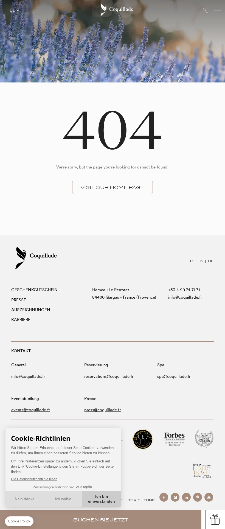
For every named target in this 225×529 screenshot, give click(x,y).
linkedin (186, 497)
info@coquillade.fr (185, 297)
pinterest (197, 497)
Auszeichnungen (30, 309)
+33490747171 (206, 10)
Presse (18, 299)
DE (211, 261)
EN (200, 261)
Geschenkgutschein (34, 289)
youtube (208, 497)
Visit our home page (112, 187)
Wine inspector (142, 439)
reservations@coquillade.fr (108, 376)
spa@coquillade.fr (173, 376)
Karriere (20, 319)
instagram (175, 497)
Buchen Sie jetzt (100, 519)
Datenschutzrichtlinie (129, 500)
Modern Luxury (202, 470)
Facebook (163, 497)
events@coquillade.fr (30, 409)
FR (190, 261)
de (12, 10)
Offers (215, 519)
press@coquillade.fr (102, 409)
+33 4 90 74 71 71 (184, 289)
